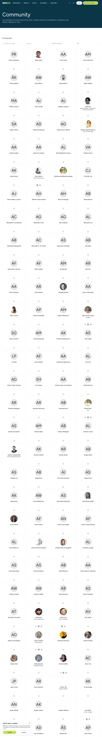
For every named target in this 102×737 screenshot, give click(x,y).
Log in (79, 3)
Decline (24, 732)
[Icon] (4, 43)
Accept (10, 732)
